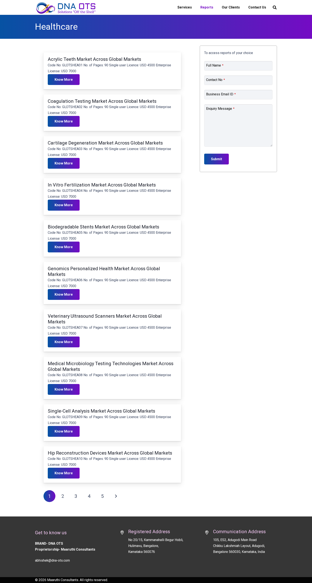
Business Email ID (221, 94)
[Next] (116, 496)
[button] (274, 7)
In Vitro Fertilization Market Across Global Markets (102, 185)
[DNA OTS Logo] (66, 7)
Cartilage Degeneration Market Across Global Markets (105, 143)
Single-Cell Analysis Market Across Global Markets (101, 411)
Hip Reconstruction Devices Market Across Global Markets (110, 453)
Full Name (214, 65)
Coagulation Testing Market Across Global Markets (102, 101)
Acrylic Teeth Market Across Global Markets (94, 59)
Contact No (215, 80)
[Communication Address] (209, 533)
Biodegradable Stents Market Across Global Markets (103, 227)
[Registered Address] (124, 533)
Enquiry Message (220, 109)
